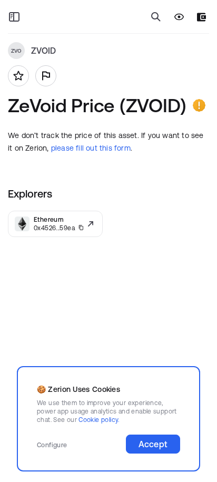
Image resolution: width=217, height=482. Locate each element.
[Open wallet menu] (201, 17)
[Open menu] (14, 16)
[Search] (155, 16)
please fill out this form (91, 148)
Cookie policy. (98, 419)
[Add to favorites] (18, 75)
